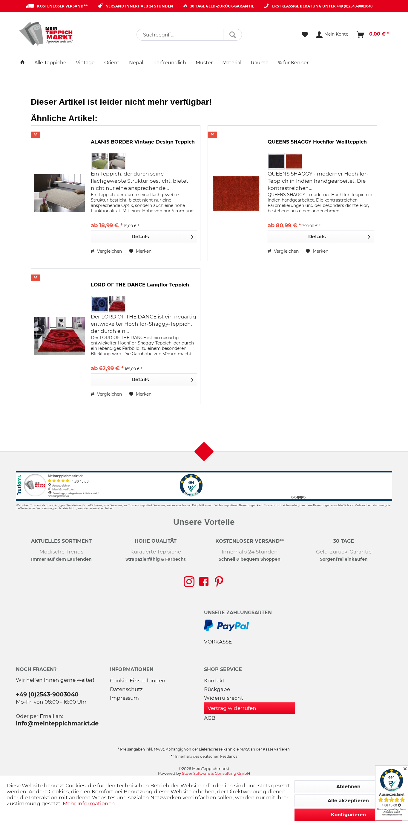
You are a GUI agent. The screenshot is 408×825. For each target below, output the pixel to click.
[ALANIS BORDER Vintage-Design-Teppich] (59, 193)
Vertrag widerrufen (232, 708)
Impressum (124, 698)
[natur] (117, 161)
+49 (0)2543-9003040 (354, 6)
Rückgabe (217, 689)
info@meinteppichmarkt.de (57, 723)
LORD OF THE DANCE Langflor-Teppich (140, 285)
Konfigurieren (348, 815)
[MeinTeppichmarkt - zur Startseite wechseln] (48, 34)
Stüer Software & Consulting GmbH (216, 773)
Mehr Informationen (89, 803)
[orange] (294, 161)
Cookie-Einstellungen (137, 681)
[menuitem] (189, 35)
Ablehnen (348, 786)
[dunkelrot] (117, 304)
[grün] (99, 161)
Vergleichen (109, 251)
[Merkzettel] (305, 35)
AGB (209, 718)
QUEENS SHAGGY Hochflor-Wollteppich (317, 142)
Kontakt (214, 681)
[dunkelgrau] (276, 161)
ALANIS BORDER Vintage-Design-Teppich (143, 142)
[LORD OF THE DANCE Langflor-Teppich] (59, 336)
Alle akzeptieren (348, 800)
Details (140, 237)
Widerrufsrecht (223, 698)
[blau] (99, 304)
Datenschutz (126, 689)
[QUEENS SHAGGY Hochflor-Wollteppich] (236, 193)
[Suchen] (232, 35)
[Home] (22, 62)
